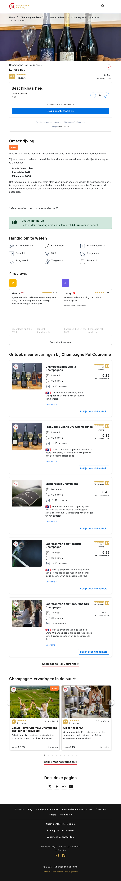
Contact (19, 809)
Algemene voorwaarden (60, 837)
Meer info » (51, 404)
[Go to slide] (44, 755)
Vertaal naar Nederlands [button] (75, 305)
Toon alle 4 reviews (60, 342)
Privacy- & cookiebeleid (60, 830)
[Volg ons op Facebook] (64, 857)
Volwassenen (19, 93)
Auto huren (66, 814)
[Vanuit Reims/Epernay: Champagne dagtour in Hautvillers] (34, 702)
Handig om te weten (47, 809)
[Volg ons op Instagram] (57, 857)
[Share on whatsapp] (64, 786)
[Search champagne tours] (102, 6)
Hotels (52, 814)
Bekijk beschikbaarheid (60, 110)
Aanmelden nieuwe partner (77, 809)
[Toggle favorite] (109, 67)
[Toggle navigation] (109, 6)
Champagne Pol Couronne (25, 64)
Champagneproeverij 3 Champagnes (60, 368)
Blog (29, 809)
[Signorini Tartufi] (86, 702)
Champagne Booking (65, 866)
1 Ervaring (53, 747)
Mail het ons (64, 126)
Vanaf (18, 747)
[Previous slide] (10, 703)
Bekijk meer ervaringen (60, 761)
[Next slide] (111, 703)
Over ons (101, 809)
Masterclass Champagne (62, 483)
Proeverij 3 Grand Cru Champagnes (69, 426)
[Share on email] (71, 786)
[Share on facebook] (57, 786)
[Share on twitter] (50, 786)
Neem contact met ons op (60, 824)
